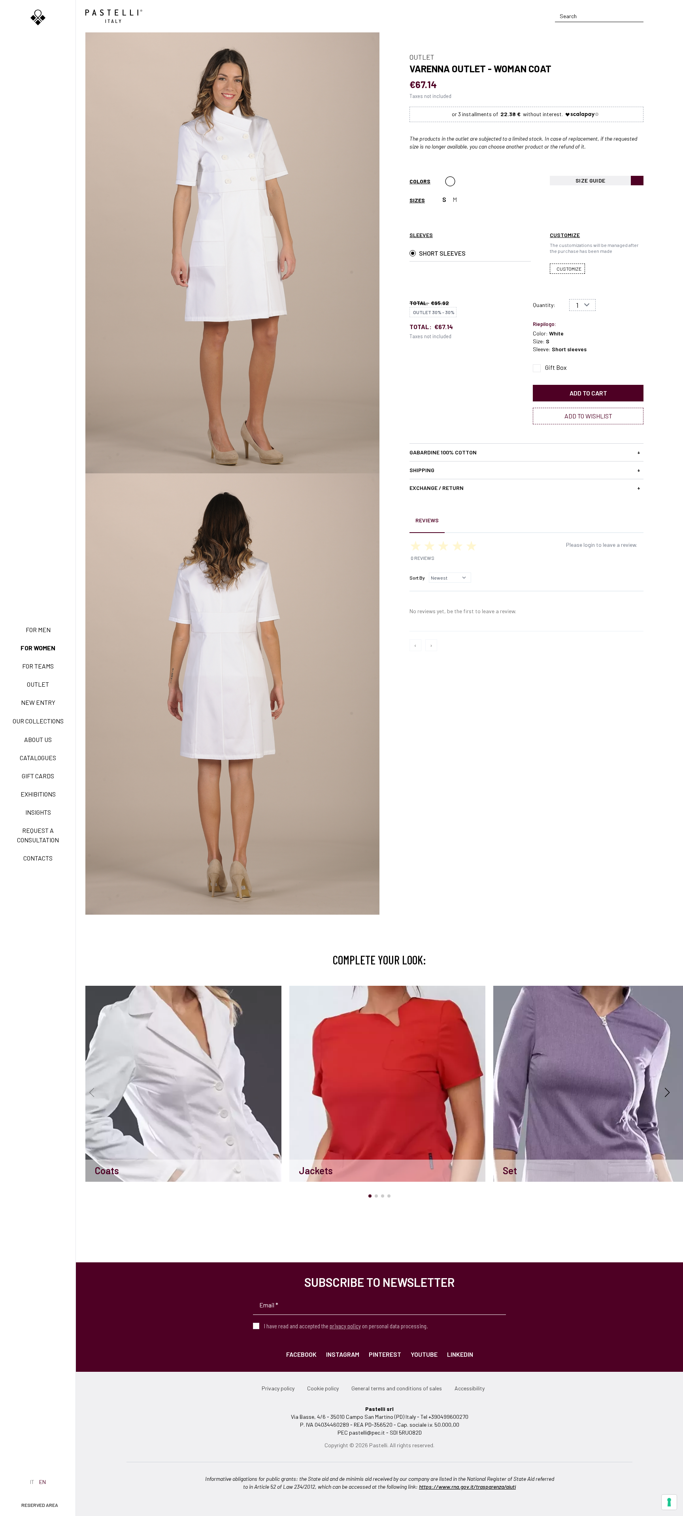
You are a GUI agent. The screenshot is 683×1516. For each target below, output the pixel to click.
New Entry (38, 702)
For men (38, 629)
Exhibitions (38, 794)
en (42, 1481)
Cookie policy (323, 1388)
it (32, 1481)
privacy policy (345, 1326)
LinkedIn (460, 1354)
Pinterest (385, 1354)
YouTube (424, 1354)
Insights (38, 812)
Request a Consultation (38, 835)
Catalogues (38, 757)
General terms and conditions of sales (396, 1388)
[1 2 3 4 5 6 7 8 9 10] (582, 305)
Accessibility (470, 1388)
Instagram (342, 1354)
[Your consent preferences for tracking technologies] (669, 1502)
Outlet (38, 684)
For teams (38, 666)
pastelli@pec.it (367, 1432)
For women (38, 648)
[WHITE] (450, 181)
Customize (569, 268)
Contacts (38, 858)
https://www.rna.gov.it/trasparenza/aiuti (467, 1486)
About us (38, 739)
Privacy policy (278, 1388)
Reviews (427, 520)
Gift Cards (38, 776)
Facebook (301, 1354)
